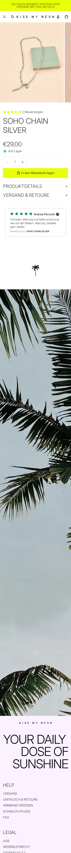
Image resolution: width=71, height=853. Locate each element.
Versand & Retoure (26, 195)
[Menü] (4, 16)
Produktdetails (22, 186)
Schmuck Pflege (16, 811)
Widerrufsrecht (16, 847)
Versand (10, 793)
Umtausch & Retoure (20, 799)
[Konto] (58, 17)
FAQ (6, 817)
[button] (35, 222)
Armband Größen (18, 805)
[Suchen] (12, 17)
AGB (6, 841)
